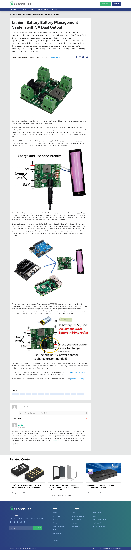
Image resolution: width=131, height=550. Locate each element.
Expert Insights (57, 516)
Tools (32, 9)
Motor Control (96, 512)
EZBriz (28, 394)
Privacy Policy (97, 548)
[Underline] (25, 413)
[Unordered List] (34, 413)
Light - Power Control (99, 519)
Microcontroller (76, 523)
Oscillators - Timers (98, 523)
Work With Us (30, 518)
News (55, 512)
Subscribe (37, 528)
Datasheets (55, 9)
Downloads (56, 537)
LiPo (47, 394)
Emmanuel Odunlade (54, 57)
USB (38, 57)
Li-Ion (41, 394)
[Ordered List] (31, 413)
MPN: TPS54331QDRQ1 (57, 394)
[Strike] (28, 413)
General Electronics (20, 57)
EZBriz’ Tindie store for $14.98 (74, 372)
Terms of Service (107, 548)
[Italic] (23, 413)
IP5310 (35, 394)
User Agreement (117, 548)
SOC (67, 394)
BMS (22, 394)
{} (44, 413)
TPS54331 (81, 394)
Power (32, 57)
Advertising (40, 518)
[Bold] (20, 413)
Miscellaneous (76, 526)
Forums (24, 9)
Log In (116, 4)
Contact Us (20, 518)
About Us (12, 518)
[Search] (97, 4)
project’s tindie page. (77, 379)
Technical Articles (58, 526)
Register (106, 4)
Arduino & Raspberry (78, 516)
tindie (73, 394)
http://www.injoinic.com (57, 440)
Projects (55, 523)
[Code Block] (39, 413)
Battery (15, 394)
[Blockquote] (36, 413)
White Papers (57, 533)
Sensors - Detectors (98, 526)
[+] (47, 413)
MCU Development (77, 519)
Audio (73, 512)
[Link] (42, 413)
